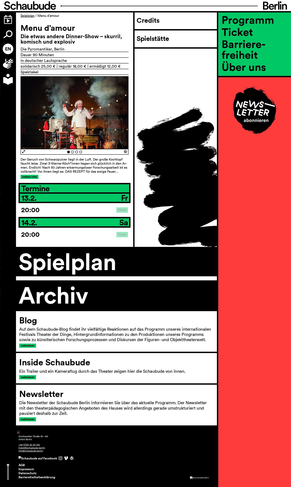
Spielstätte (153, 38)
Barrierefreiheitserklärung (37, 477)
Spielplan (27, 16)
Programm (248, 20)
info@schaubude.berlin (31, 450)
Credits (148, 20)
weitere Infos (29, 177)
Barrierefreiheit (244, 49)
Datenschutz (28, 473)
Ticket (237, 32)
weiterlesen (27, 345)
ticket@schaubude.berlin (32, 447)
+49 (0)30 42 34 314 (29, 444)
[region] (254, 78)
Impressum (26, 469)
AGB (22, 465)
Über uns (244, 67)
